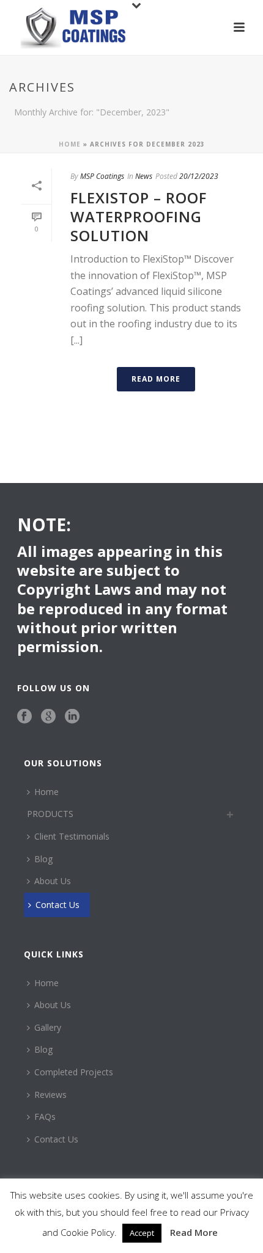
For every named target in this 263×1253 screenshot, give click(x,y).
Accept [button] (142, 1232)
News (143, 176)
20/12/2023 (198, 176)
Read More (194, 1232)
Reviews (50, 1094)
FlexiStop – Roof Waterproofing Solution (138, 216)
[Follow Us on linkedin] (72, 717)
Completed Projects (73, 1072)
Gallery (47, 1027)
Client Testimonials (71, 836)
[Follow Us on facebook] (24, 717)
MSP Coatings (102, 176)
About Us (52, 881)
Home (70, 144)
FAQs (45, 1116)
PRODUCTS (50, 813)
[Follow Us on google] (48, 717)
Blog (43, 859)
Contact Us (57, 904)
